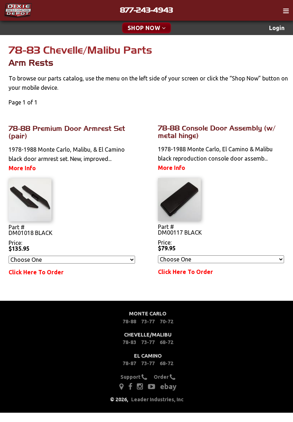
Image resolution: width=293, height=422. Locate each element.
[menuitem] (276, 28)
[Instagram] (140, 386)
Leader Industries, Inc (157, 399)
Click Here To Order (36, 272)
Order (162, 377)
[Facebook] (130, 386)
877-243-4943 (146, 10)
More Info (22, 168)
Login (276, 28)
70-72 (166, 321)
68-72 (166, 342)
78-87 (129, 363)
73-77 (148, 321)
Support (130, 377)
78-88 (129, 321)
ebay (168, 386)
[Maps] (121, 386)
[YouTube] (151, 386)
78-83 (129, 342)
